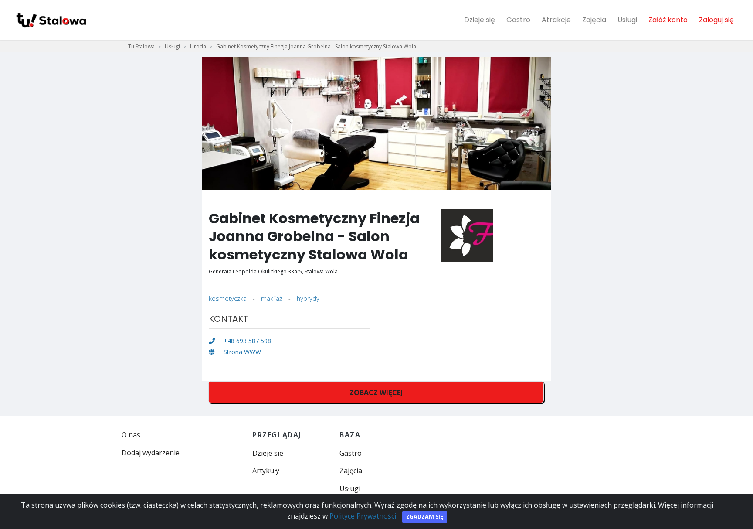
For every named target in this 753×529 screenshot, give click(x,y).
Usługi (627, 20)
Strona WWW (241, 352)
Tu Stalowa (141, 46)
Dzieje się (479, 20)
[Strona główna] (51, 20)
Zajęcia (594, 20)
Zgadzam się (424, 516)
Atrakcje (556, 20)
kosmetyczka (228, 298)
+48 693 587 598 (246, 341)
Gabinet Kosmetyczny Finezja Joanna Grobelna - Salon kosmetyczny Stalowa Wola (316, 46)
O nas (131, 435)
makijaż (271, 298)
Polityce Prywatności (362, 516)
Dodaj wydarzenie (151, 452)
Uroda (198, 46)
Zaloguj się (716, 20)
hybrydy (308, 298)
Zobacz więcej (376, 392)
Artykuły (265, 470)
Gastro (518, 20)
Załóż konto (668, 20)
